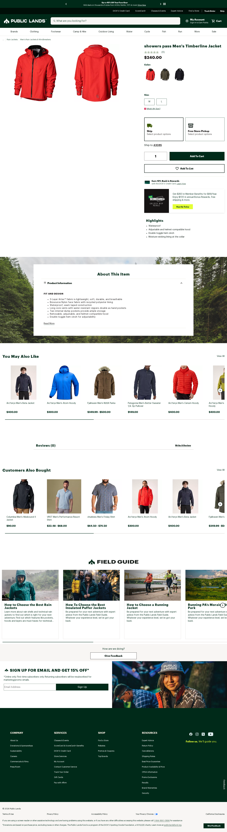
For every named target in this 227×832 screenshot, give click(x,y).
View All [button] (221, 356)
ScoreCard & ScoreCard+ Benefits (69, 746)
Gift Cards (58, 777)
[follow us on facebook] (192, 734)
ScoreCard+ (140, 11)
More (197, 31)
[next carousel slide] (161, 4)
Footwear (56, 31)
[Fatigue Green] (165, 74)
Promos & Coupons (106, 751)
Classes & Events (158, 11)
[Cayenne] (150, 74)
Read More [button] (49, 324)
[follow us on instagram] (198, 734)
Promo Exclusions (149, 777)
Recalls (145, 783)
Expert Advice (177, 11)
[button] (157, 145)
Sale (214, 31)
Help (222, 11)
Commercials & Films (19, 762)
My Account (59, 762)
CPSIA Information (150, 772)
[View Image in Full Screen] (35, 73)
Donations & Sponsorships (21, 746)
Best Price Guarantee (151, 762)
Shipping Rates (148, 756)
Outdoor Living (106, 31)
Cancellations (148, 751)
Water (129, 31)
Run (180, 31)
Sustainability (16, 751)
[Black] (179, 74)
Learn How (181, 184)
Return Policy (147, 746)
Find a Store (194, 11)
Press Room (15, 767)
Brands (14, 31)
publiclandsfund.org (172, 825)
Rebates (101, 746)
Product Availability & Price (153, 767)
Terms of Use (8, 814)
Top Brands (103, 756)
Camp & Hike (80, 31)
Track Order (209, 11)
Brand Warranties (149, 788)
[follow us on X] (204, 734)
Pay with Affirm (60, 783)
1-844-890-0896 (162, 821)
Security (145, 793)
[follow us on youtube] (211, 734)
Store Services (60, 756)
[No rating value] (153, 52)
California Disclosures (215, 814)
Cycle (147, 31)
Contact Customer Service (65, 767)
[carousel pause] (164, 4)
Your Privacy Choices (144, 814)
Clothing (34, 31)
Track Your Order (61, 772)
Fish (164, 31)
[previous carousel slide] (66, 4)
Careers (13, 756)
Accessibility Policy (99, 814)
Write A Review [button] (183, 445)
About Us (14, 740)
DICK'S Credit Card (121, 11)
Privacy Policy (52, 814)
